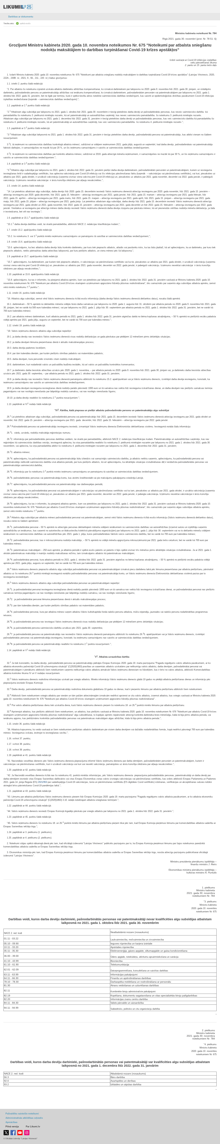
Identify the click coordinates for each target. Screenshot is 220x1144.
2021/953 (42, 782)
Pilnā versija (12, 1126)
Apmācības (11, 1122)
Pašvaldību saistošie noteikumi (22, 1113)
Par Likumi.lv (33, 1126)
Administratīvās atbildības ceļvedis (24, 1118)
